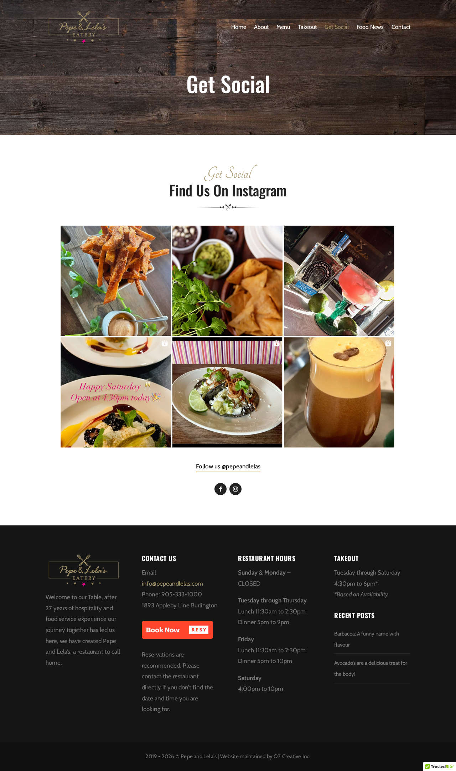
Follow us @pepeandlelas (228, 466)
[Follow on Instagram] (235, 489)
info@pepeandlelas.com (172, 583)
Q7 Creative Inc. (292, 756)
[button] (177, 630)
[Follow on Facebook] (220, 489)
